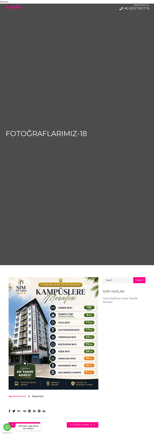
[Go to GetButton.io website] (7, 433)
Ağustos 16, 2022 (17, 396)
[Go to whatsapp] (7, 427)
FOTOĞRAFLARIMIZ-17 (81, 425)
